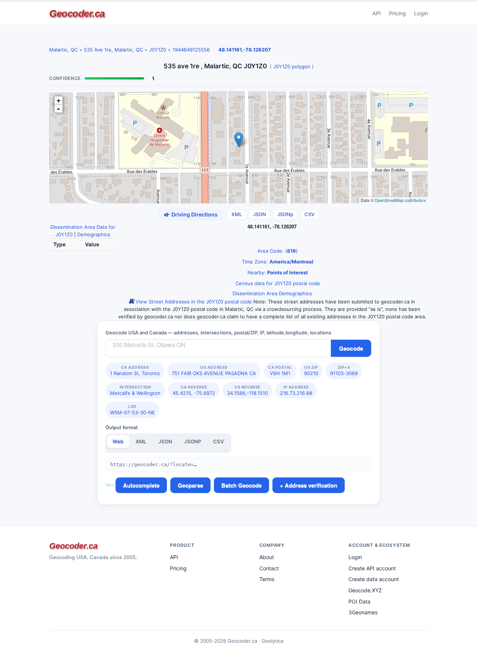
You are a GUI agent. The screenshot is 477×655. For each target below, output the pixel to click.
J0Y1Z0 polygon (291, 66)
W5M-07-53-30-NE (132, 409)
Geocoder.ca (77, 13)
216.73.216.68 (296, 390)
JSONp (285, 214)
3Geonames (363, 612)
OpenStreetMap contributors (400, 200)
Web (118, 442)
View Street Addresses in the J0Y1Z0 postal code (193, 302)
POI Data (359, 601)
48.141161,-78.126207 (244, 50)
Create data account (373, 579)
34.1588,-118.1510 (247, 390)
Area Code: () (277, 251)
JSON (259, 214)
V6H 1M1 (280, 370)
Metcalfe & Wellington (135, 390)
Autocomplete (141, 485)
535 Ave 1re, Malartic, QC (113, 50)
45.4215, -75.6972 (194, 390)
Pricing (397, 13)
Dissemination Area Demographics (272, 293)
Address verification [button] (311, 485)
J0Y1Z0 (157, 50)
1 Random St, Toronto (135, 370)
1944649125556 (191, 50)
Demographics (93, 234)
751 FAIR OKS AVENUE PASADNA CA (214, 370)
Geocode (351, 348)
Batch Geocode (241, 485)
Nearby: (277, 272)
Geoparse (190, 485)
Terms (266, 579)
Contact (269, 568)
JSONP (192, 442)
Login (421, 13)
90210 (311, 370)
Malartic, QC (63, 50)
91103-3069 (344, 370)
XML (236, 214)
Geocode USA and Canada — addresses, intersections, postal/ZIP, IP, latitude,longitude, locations (218, 333)
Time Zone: (276, 262)
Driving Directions (194, 214)
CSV (309, 214)
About (266, 557)
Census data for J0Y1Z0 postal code (277, 283)
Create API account (372, 568)
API (376, 13)
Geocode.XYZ (365, 590)
